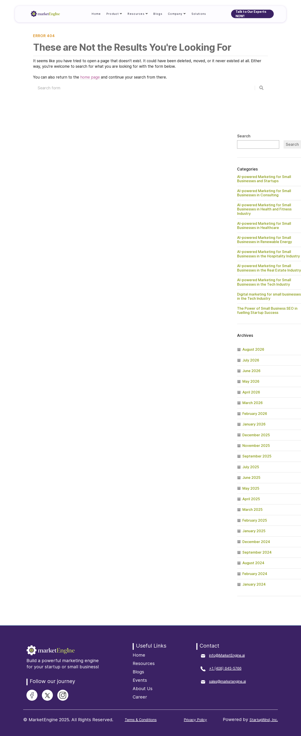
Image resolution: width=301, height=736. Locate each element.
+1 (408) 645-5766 (225, 668)
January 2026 (254, 424)
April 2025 (251, 499)
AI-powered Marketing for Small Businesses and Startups (264, 178)
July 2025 (250, 467)
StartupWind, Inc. (263, 719)
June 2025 (251, 477)
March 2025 (252, 509)
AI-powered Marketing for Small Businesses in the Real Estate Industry (269, 268)
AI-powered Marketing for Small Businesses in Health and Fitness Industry (264, 209)
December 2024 (256, 541)
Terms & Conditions (141, 719)
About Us (142, 688)
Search (244, 136)
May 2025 (250, 488)
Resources (144, 663)
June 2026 (251, 371)
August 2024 (253, 563)
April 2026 (251, 392)
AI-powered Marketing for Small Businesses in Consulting (264, 193)
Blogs (157, 13)
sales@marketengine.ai (227, 681)
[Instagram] (62, 695)
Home (96, 13)
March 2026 (252, 403)
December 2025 (256, 435)
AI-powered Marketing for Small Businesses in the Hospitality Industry (268, 253)
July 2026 (250, 360)
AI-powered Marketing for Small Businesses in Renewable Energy (264, 239)
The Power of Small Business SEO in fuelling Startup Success (267, 310)
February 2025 (254, 520)
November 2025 (256, 445)
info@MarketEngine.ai (227, 655)
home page (90, 77)
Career (140, 697)
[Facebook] (32, 695)
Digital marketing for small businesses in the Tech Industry (269, 296)
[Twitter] (47, 695)
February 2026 (254, 413)
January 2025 (254, 531)
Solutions (198, 13)
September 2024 (257, 552)
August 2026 (253, 349)
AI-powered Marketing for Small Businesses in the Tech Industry (264, 282)
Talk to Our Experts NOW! (251, 14)
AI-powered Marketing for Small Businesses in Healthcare (264, 225)
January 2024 (254, 584)
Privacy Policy (195, 719)
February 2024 (254, 573)
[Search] (261, 88)
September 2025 (256, 456)
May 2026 (250, 381)
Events (140, 680)
